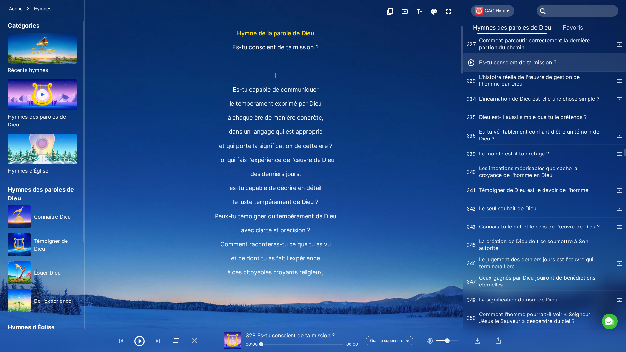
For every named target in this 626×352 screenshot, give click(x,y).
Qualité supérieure (386, 340)
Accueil (16, 8)
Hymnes (42, 8)
